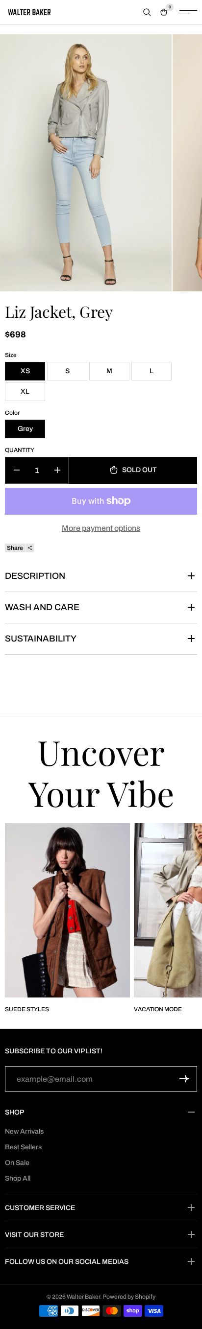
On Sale (17, 1162)
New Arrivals (24, 1131)
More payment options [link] (101, 528)
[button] (184, 1079)
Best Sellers (23, 1147)
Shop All (17, 1178)
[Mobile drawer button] (188, 12)
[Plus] (57, 470)
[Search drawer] (147, 12)
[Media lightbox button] (86, 162)
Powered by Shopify (128, 1296)
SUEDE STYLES (27, 1009)
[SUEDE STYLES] (67, 910)
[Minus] (16, 470)
